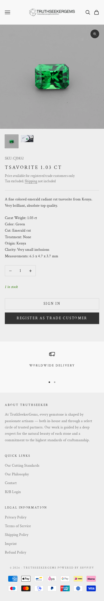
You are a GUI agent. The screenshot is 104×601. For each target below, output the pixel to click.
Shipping (31, 181)
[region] (52, 362)
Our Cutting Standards (22, 465)
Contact (11, 483)
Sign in (52, 303)
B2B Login (13, 491)
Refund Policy (15, 552)
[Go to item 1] (11, 141)
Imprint (11, 543)
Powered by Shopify (76, 568)
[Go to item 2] (27, 139)
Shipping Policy (16, 534)
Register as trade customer (52, 318)
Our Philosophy (17, 474)
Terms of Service (18, 526)
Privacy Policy (15, 517)
